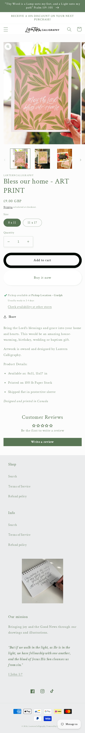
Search (12, 476)
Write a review (42, 442)
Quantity (9, 232)
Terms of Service (19, 486)
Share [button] (12, 317)
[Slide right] (80, 159)
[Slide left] (4, 159)
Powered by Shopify (54, 726)
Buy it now (42, 277)
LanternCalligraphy (37, 726)
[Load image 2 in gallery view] (42, 159)
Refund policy (17, 496)
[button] (6, 29)
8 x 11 (12, 222)
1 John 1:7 (15, 674)
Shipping (8, 207)
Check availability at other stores (30, 307)
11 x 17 (32, 222)
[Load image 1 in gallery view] (20, 159)
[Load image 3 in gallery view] (65, 159)
